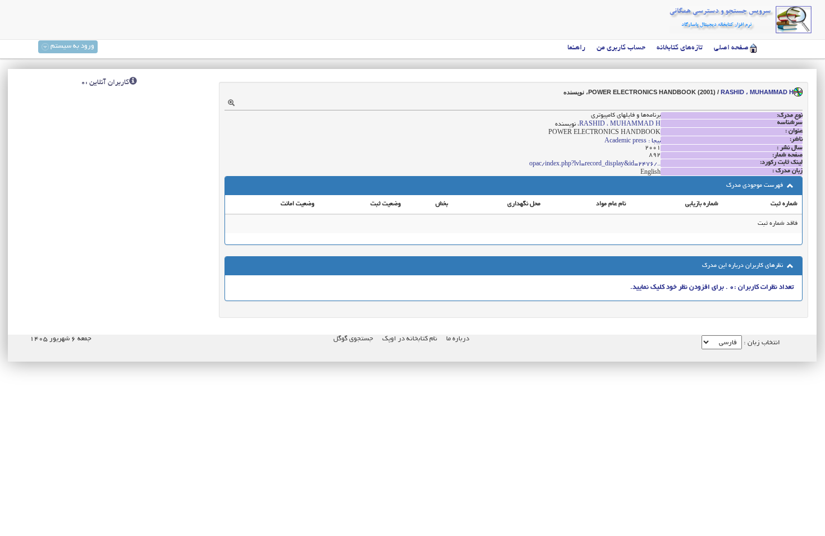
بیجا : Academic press (632, 141)
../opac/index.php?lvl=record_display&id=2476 (595, 164)
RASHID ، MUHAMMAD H (757, 92)
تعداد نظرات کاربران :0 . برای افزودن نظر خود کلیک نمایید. (712, 287)
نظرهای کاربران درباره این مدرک (743, 265)
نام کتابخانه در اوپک (409, 339)
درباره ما (457, 339)
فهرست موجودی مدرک (755, 185)
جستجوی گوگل (353, 339)
